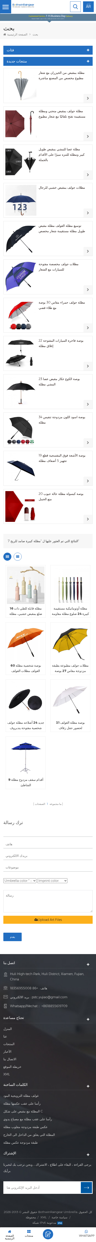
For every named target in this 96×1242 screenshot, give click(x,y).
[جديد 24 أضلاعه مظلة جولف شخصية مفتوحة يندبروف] (25, 699)
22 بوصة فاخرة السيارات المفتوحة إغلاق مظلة (61, 343)
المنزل (7, 1029)
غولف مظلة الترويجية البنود (21, 1096)
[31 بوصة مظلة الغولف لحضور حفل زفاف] (70, 699)
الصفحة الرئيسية (17, 34)
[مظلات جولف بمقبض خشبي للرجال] (20, 200)
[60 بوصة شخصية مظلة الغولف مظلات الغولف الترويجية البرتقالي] (25, 642)
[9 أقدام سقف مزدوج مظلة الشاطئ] (25, 756)
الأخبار (7, 1052)
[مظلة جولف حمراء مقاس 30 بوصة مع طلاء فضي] (20, 315)
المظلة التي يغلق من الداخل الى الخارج (29, 1135)
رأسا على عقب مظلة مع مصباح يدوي (27, 1119)
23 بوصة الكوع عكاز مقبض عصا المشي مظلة (59, 381)
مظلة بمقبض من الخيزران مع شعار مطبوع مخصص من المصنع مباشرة (62, 75)
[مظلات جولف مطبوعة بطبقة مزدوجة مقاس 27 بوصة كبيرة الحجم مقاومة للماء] (70, 642)
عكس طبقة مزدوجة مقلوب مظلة (25, 1127)
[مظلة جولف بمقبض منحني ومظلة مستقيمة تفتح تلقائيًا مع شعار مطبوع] (20, 123)
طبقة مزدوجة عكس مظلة (20, 1143)
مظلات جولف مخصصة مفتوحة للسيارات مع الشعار (59, 266)
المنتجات (9, 1044)
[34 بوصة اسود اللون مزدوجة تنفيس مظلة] (20, 429)
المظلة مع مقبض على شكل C (23, 1111)
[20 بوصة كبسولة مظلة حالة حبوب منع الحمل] (20, 506)
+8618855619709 (54, 1006)
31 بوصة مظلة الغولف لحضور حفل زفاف (70, 725)
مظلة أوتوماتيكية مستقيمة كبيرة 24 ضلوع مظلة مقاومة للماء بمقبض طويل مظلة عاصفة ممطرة (70, 611)
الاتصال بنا (9, 1059)
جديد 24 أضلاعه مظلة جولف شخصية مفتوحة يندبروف (25, 725)
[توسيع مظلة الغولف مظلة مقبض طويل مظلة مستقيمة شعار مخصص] (20, 238)
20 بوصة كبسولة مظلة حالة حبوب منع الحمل (61, 496)
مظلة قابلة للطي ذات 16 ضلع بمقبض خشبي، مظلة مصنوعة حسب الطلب (25, 611)
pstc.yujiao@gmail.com (49, 997)
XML (6, 1074)
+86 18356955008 (24, 988)
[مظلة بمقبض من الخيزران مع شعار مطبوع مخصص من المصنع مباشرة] (20, 85)
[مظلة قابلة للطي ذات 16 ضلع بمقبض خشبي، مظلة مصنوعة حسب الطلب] (25, 585)
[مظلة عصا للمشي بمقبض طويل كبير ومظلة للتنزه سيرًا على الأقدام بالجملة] (20, 162)
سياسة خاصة (59, 1217)
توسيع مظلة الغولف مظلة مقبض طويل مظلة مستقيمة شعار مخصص (62, 228)
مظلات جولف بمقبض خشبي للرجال (62, 188)
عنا (5, 1036)
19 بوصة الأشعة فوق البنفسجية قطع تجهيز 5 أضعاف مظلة (62, 458)
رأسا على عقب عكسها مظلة (22, 1103)
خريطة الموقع (12, 1067)
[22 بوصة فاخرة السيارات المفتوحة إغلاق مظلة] (20, 353)
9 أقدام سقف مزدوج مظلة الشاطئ (25, 782)
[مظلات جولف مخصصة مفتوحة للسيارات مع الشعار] (20, 276)
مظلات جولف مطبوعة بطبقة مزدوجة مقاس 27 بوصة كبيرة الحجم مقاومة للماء (70, 668)
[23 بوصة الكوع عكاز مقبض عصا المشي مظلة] (20, 391)
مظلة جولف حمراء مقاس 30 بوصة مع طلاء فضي (62, 305)
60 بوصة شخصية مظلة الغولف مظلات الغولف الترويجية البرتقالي (25, 668)
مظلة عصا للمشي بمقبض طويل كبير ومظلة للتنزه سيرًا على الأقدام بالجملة (62, 154)
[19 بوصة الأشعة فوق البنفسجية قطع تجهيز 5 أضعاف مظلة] (20, 468)
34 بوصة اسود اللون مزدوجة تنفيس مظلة (62, 419)
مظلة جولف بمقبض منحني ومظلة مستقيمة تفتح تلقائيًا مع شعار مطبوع (62, 113)
